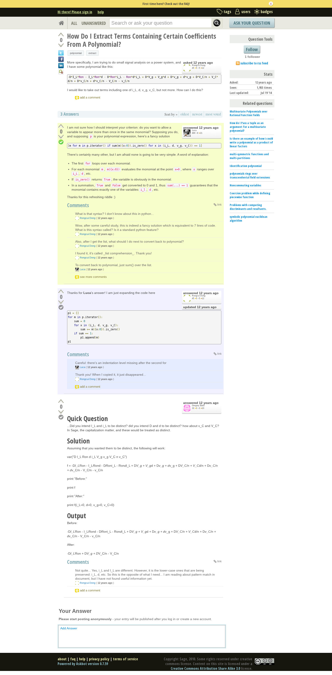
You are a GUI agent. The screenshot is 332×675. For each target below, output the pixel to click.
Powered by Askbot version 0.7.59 (83, 663)
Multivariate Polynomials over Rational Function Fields (248, 113)
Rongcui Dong (198, 65)
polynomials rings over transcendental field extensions (250, 175)
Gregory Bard (198, 405)
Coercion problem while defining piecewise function (250, 195)
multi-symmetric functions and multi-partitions (249, 156)
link (219, 204)
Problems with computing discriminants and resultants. (248, 207)
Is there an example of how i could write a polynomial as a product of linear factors (251, 142)
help (101, 11)
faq (72, 658)
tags (227, 11)
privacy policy (99, 658)
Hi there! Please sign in (75, 11)
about (62, 658)
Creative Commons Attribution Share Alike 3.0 (205, 668)
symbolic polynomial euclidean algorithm (248, 219)
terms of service (125, 658)
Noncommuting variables (245, 185)
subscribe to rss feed (254, 63)
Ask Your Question (252, 23)
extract (92, 53)
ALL (74, 23)
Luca (194, 130)
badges (267, 11)
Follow (252, 49)
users (245, 11)
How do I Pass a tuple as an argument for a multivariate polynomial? (248, 127)
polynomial (76, 53)
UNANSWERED (94, 23)
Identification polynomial (246, 166)
